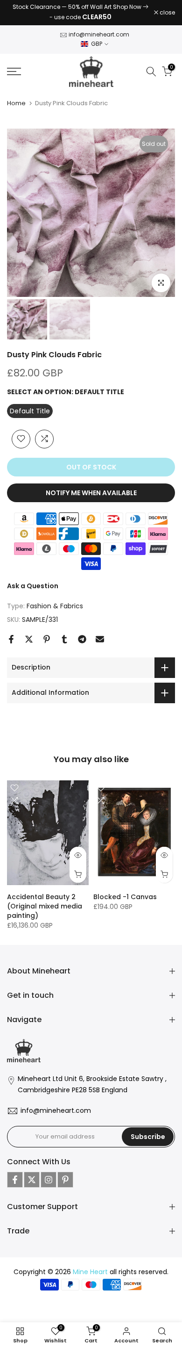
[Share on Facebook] (11, 639)
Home (16, 103)
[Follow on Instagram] (48, 1180)
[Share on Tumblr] (64, 639)
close (166, 12)
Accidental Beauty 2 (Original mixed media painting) (44, 906)
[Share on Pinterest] (46, 639)
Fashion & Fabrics (55, 606)
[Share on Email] (100, 639)
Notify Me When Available (91, 492)
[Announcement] (80, 12)
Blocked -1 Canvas (125, 896)
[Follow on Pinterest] (65, 1180)
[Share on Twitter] (29, 639)
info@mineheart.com (99, 34)
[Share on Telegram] (82, 639)
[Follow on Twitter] (32, 1180)
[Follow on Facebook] (15, 1180)
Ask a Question (32, 586)
